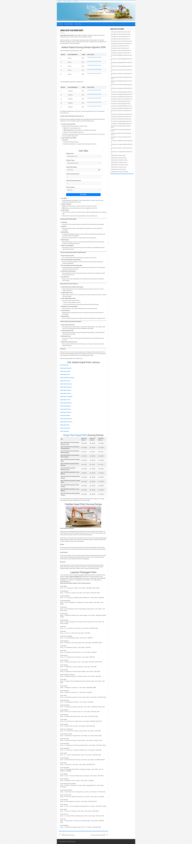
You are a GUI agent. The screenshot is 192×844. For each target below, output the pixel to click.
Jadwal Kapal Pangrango (66, 418)
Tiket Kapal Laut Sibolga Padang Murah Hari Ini (121, 123)
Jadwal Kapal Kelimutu (65, 409)
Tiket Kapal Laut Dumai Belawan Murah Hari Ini (121, 118)
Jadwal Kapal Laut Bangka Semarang (119, 160)
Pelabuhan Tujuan (70, 160)
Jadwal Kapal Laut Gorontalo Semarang (119, 164)
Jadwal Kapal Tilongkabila (66, 396)
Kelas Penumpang (70, 187)
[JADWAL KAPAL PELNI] (96, 12)
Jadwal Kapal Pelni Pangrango (98, 835)
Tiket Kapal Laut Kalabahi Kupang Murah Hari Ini (121, 108)
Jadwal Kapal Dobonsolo (66, 387)
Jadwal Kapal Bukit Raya (66, 402)
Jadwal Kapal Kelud (64, 424)
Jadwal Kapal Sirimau (65, 380)
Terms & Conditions (67, 1)
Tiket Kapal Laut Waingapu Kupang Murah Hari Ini (122, 94)
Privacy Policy (76, 1)
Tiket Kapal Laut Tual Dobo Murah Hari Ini (120, 45)
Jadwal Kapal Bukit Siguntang (67, 377)
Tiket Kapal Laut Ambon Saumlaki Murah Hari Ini (121, 41)
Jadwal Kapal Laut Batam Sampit (118, 155)
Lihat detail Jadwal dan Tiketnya (94, 57)
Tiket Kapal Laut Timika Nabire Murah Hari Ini (121, 34)
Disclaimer (60, 1)
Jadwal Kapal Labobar (65, 371)
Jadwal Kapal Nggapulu (65, 406)
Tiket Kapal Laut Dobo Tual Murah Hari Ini (120, 48)
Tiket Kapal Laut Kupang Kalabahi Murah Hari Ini (121, 106)
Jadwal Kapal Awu (64, 365)
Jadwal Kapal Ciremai (65, 399)
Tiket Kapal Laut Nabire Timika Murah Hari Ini (121, 31)
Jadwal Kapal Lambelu (65, 393)
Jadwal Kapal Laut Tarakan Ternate (118, 167)
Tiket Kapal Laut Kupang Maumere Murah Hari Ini (121, 96)
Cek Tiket (83, 194)
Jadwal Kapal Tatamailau (66, 383)
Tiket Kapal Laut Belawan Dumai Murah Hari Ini (121, 116)
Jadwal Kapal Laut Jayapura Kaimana (119, 162)
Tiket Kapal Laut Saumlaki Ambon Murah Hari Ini (121, 43)
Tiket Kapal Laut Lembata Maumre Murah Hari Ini (121, 114)
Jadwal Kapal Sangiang (65, 390)
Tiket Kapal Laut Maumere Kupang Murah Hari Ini (121, 99)
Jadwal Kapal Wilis (64, 431)
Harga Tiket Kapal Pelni (75, 435)
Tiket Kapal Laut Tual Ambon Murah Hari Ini (120, 36)
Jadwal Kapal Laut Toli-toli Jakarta (118, 169)
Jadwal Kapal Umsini (65, 374)
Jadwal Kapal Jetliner (65, 415)
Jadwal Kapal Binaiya (65, 428)
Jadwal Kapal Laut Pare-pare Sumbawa (119, 171)
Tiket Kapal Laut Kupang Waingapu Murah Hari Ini (122, 92)
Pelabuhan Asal (69, 153)
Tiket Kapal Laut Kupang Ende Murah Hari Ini (121, 101)
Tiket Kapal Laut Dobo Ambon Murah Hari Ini (120, 38)
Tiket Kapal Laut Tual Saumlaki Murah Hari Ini (121, 50)
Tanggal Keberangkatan (71, 167)
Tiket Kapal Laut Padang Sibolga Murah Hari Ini (121, 121)
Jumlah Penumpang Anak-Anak (73, 180)
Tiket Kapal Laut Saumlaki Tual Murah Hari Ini (121, 52)
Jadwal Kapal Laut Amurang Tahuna (118, 157)
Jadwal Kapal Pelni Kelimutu (68, 835)
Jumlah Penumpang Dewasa (72, 173)
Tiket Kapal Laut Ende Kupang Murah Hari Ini (121, 103)
